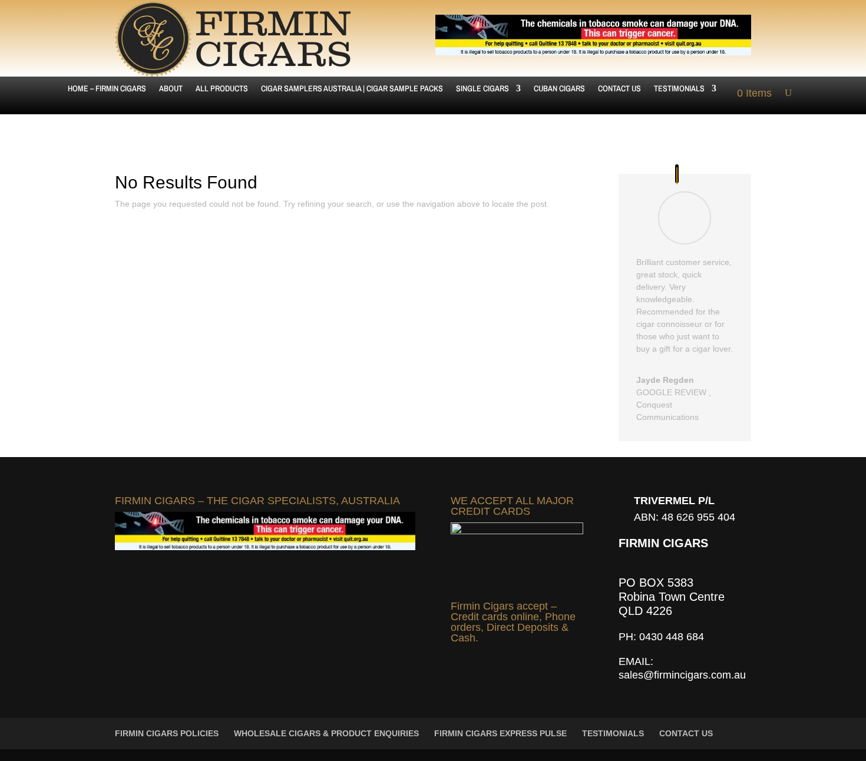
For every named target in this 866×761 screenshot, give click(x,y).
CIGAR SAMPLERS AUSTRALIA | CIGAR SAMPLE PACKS (352, 89)
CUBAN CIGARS (559, 89)
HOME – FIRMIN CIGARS (107, 89)
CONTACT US (619, 89)
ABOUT (171, 89)
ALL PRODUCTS (222, 89)
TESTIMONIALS (679, 89)
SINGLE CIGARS (482, 89)
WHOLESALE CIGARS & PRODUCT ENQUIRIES (326, 733)
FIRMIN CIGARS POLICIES (167, 733)
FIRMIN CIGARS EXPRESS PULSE (500, 733)
